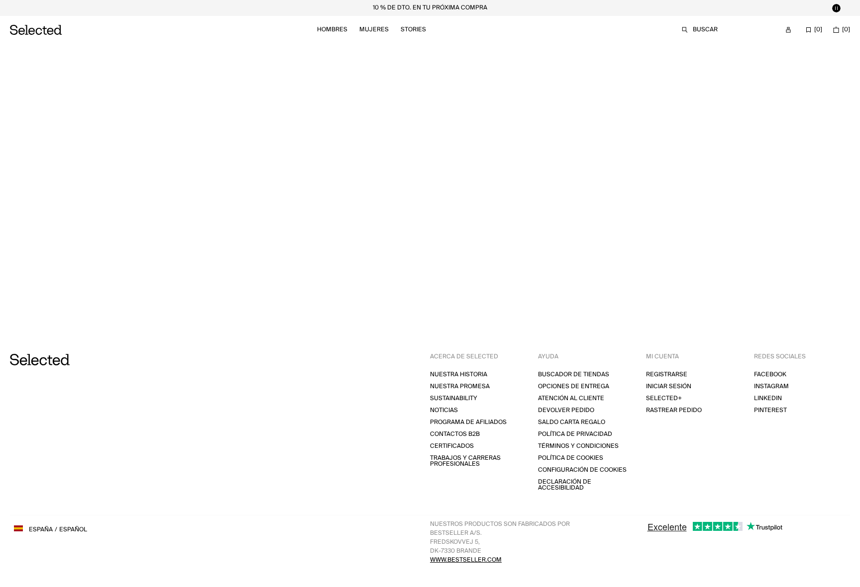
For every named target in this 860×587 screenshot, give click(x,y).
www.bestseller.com (466, 560)
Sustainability (453, 398)
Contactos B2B (455, 434)
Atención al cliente (571, 398)
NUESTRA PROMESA (460, 386)
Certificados (452, 446)
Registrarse (666, 374)
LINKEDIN (768, 398)
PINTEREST (770, 410)
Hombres (332, 29)
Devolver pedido (566, 410)
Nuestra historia (458, 374)
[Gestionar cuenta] (788, 30)
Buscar (705, 29)
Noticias (444, 410)
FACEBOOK (770, 374)
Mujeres (374, 29)
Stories (413, 29)
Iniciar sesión (668, 386)
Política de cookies (570, 458)
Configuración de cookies (582, 470)
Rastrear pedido (674, 410)
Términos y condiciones (578, 446)
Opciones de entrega (573, 386)
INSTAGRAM (771, 386)
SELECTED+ (664, 398)
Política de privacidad (575, 434)
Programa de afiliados (468, 422)
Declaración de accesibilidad (564, 485)
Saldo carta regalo (571, 422)
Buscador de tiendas (573, 374)
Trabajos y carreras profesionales (465, 461)
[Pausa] (836, 8)
